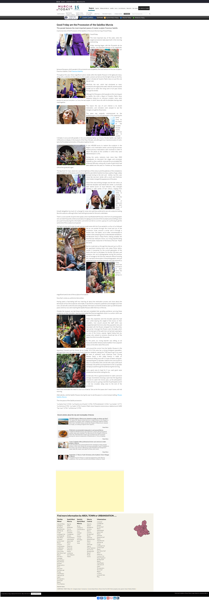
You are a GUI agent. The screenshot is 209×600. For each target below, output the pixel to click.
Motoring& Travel (89, 14)
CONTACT (63, 1)
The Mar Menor (60, 520)
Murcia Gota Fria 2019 (104, 588)
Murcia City (90, 549)
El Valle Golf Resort (90, 535)
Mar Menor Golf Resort (61, 554)
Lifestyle (97, 14)
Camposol (69, 532)
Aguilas (69, 524)
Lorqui (88, 543)
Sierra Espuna (70, 555)
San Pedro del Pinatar (60, 571)
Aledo (68, 525)
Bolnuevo (69, 531)
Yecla (78, 543)
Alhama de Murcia (104, 8)
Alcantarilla (90, 527)
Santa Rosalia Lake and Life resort (60, 575)
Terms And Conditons (179, 593)
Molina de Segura (89, 545)
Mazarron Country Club (100, 555)
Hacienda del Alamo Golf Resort (70, 541)
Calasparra (80, 527)
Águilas (97, 8)
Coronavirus (84, 588)
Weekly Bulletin (132, 588)
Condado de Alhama (70, 535)
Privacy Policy (188, 593)
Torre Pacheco (61, 584)
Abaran (89, 525)
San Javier (135, 8)
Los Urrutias (60, 551)
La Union (59, 544)
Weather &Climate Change (70, 14)
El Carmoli (60, 527)
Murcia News (61, 14)
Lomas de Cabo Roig (101, 575)
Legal (193, 593)
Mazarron (69, 546)
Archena (89, 529)
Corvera (89, 532)
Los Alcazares (60, 546)
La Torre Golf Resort (60, 542)
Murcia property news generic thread (119, 588)
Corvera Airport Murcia (93, 588)
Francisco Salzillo (77, 71)
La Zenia (99, 573)
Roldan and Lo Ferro (60, 566)
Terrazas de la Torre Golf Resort (60, 580)
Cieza (78, 534)
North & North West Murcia (81, 521)
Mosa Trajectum (91, 548)
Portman (59, 563)
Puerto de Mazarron (69, 548)
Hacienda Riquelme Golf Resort (91, 539)
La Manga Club (61, 534)
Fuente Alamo (70, 537)
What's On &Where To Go (80, 14)
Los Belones (60, 548)
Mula (78, 541)
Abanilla (89, 524)
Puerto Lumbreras (70, 552)
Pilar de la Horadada (59, 557)
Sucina (88, 556)
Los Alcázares (122, 8)
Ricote (88, 555)
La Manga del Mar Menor (60, 536)
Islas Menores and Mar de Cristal (60, 530)
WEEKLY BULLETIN (81, 1)
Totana (69, 556)
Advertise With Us (204, 593)
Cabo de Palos (60, 524)
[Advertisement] (90, 491)
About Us (197, 593)
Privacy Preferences (36, 593)
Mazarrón (129, 8)
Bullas (78, 526)
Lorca (116, 8)
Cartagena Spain (77, 588)
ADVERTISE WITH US (70, 1)
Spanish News (118, 14)
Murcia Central (89, 520)
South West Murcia (71, 520)
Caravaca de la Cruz (81, 530)
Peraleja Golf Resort (90, 552)
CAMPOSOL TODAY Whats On (64, 588)
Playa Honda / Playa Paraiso (60, 560)
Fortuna (79, 536)
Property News (107, 14)
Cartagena (60, 525)
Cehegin (79, 533)
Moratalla (79, 539)
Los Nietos (60, 549)
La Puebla (59, 539)
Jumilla (112, 8)
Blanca (89, 531)
